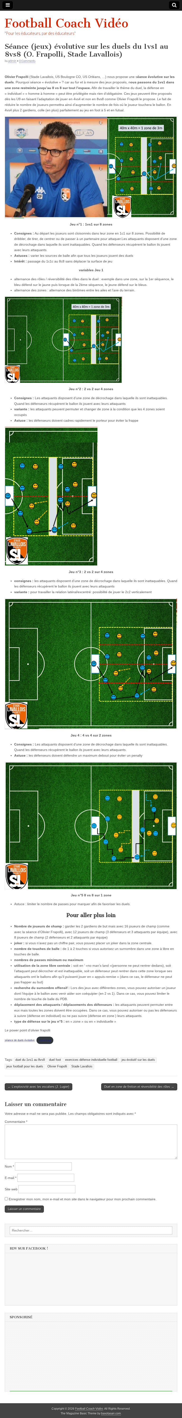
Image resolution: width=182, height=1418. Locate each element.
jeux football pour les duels (24, 1066)
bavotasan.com (111, 1413)
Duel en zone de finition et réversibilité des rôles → (139, 1086)
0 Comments (27, 61)
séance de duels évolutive (20, 1040)
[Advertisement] (91, 1358)
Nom (9, 1166)
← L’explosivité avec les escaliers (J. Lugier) (38, 1086)
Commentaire (16, 1122)
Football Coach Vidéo (66, 23)
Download (45, 1040)
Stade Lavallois (81, 1066)
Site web (11, 1189)
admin (12, 61)
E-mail (10, 1178)
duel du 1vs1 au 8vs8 (30, 1059)
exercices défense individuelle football (91, 1059)
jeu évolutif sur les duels (138, 1059)
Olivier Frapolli (57, 1066)
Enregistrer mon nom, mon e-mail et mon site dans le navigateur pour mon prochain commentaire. (82, 1199)
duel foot (55, 1059)
